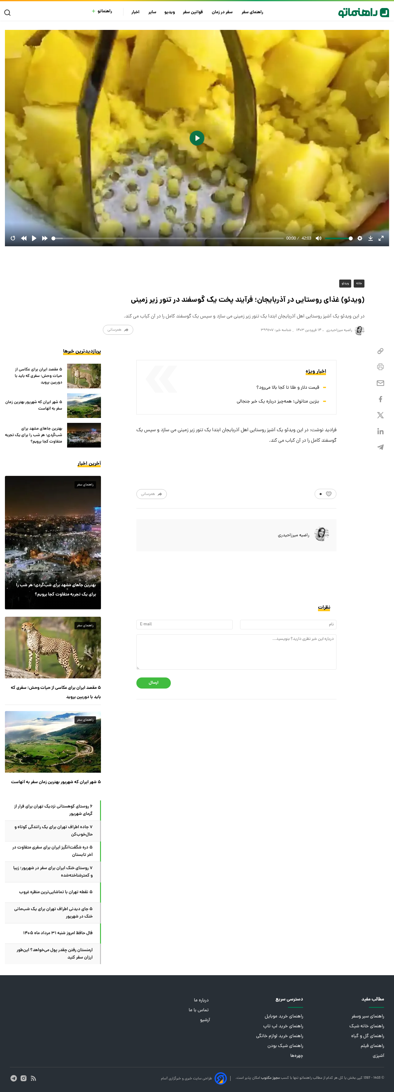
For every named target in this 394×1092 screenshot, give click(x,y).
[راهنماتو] (363, 13)
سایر (152, 12)
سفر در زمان (223, 12)
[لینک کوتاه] (380, 351)
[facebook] (380, 399)
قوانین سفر (193, 12)
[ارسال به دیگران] (380, 383)
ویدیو (169, 12)
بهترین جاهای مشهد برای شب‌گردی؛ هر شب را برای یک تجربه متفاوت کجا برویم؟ (33, 435)
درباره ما (202, 1000)
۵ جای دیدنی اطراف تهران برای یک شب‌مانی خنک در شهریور (53, 913)
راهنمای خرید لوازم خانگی (279, 1036)
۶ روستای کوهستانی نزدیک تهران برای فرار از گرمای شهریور (53, 810)
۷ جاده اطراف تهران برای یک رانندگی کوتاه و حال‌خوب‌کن (53, 831)
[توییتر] (380, 415)
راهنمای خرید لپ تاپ (283, 1026)
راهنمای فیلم (372, 1046)
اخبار (135, 12)
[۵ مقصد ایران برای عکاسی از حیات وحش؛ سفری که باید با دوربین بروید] (84, 376)
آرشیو (205, 1020)
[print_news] (380, 367)
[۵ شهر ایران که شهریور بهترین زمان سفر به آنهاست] (84, 405)
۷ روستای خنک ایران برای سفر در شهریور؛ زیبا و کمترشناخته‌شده (53, 872)
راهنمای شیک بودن (285, 1046)
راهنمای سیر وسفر (368, 1016)
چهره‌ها (296, 1056)
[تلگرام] (380, 447)
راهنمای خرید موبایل (284, 1016)
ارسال (154, 683)
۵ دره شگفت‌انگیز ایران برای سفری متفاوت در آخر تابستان (52, 851)
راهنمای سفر (253, 12)
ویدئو (345, 283)
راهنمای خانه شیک (366, 1026)
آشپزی (378, 1056)
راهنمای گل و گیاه (367, 1036)
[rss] (33, 1078)
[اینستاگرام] (23, 1078)
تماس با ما (199, 1010)
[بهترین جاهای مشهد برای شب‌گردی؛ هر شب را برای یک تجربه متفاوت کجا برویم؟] (84, 435)
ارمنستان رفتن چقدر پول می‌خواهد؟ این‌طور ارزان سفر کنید (55, 954)
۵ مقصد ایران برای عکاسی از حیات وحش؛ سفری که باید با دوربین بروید (38, 376)
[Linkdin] (380, 431)
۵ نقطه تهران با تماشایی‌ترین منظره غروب (56, 892)
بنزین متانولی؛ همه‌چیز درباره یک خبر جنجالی (278, 401)
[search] (9, 13)
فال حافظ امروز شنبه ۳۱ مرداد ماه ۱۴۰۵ (58, 933)
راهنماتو (105, 11)
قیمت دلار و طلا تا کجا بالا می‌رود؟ (287, 387)
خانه (359, 283)
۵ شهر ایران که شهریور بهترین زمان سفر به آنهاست (33, 405)
